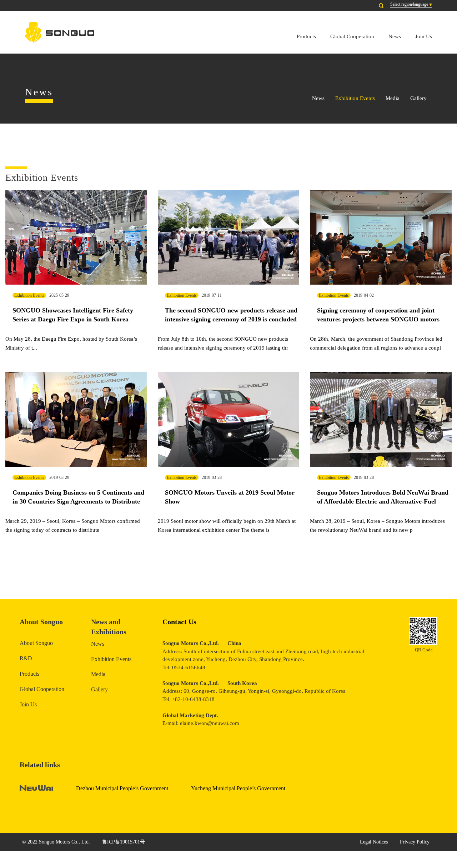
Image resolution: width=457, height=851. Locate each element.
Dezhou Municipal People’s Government (122, 788)
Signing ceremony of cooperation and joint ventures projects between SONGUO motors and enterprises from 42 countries (378, 319)
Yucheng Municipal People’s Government (238, 788)
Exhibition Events (355, 98)
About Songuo (36, 643)
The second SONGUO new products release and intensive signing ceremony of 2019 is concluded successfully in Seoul (231, 319)
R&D (26, 658)
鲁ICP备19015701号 (123, 842)
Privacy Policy (415, 842)
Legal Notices (374, 842)
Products (306, 36)
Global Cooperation (352, 36)
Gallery (418, 98)
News (394, 36)
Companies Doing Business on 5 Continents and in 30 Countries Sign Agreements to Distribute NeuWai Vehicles (78, 501)
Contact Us (179, 622)
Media (393, 98)
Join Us (423, 36)
